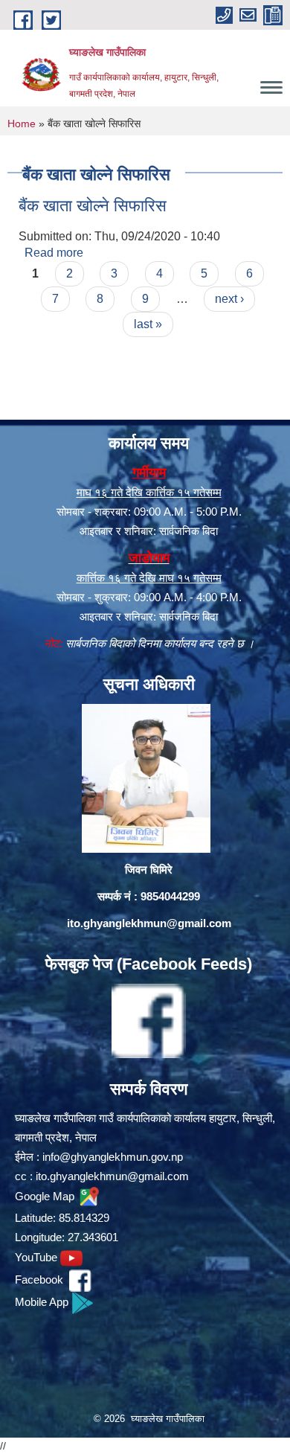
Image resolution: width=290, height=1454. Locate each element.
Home (21, 123)
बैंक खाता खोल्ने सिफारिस (93, 205)
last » (148, 324)
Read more (54, 252)
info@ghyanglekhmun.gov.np (112, 1156)
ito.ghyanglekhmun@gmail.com (149, 923)
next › (229, 298)
